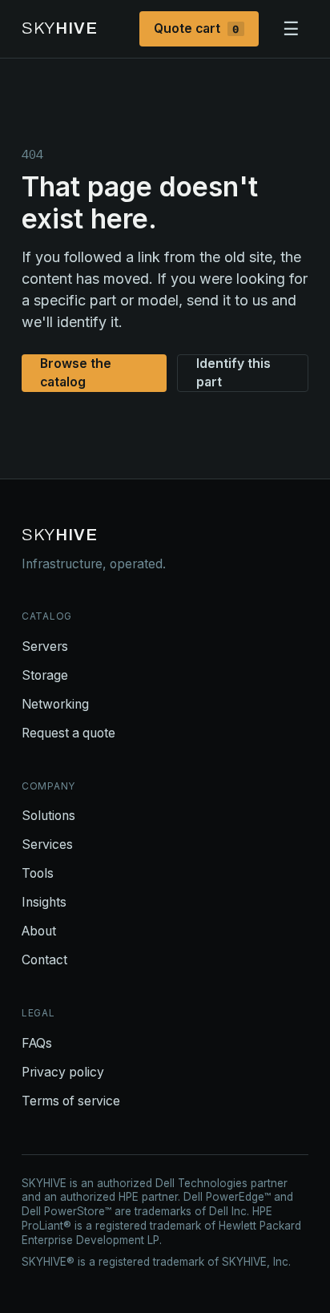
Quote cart (196, 28)
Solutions (48, 815)
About (39, 931)
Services (47, 844)
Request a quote (68, 733)
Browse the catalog (75, 373)
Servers (45, 646)
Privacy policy (63, 1072)
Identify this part (233, 373)
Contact (44, 960)
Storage (45, 675)
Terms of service (71, 1101)
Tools (38, 873)
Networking (55, 704)
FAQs (37, 1043)
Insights (44, 902)
